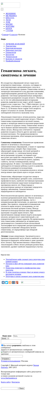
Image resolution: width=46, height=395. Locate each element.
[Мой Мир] (13, 282)
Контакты (16, 382)
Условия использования (10, 361)
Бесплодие (10, 55)
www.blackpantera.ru (9, 378)
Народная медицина (14, 48)
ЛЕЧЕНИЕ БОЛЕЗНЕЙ (15, 44)
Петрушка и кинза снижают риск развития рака (25, 276)
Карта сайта (5, 382)
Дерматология (11, 57)
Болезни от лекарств (14, 59)
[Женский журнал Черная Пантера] (10, 7)
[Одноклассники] (10, 282)
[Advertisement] (23, 311)
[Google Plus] (16, 282)
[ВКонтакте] (3, 282)
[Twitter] (6, 282)
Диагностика (11, 46)
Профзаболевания (13, 61)
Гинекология (11, 52)
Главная (5, 35)
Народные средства (13, 50)
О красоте (13, 35)
